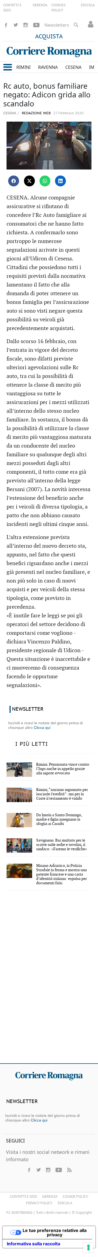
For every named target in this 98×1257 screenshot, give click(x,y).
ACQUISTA (49, 36)
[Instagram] (25, 25)
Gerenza (49, 1196)
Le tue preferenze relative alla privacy (55, 1232)
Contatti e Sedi (23, 1196)
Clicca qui (42, 727)
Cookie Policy (75, 1196)
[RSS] (69, 1170)
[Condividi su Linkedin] (60, 181)
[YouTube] (36, 25)
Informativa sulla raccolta (33, 1243)
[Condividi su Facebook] (13, 181)
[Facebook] (6, 25)
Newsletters (56, 25)
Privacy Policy (39, 1202)
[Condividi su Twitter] (29, 181)
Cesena (9, 112)
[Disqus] (49, 981)
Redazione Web (36, 113)
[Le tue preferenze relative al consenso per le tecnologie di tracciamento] (88, 1247)
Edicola (65, 1202)
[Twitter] (16, 25)
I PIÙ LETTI (31, 744)
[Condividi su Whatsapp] (45, 181)
